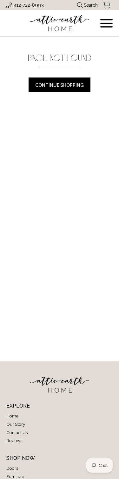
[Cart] (106, 5)
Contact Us (17, 432)
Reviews (14, 440)
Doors (12, 468)
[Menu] (106, 23)
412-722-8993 (29, 5)
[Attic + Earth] (59, 23)
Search (91, 5)
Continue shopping (59, 85)
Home (12, 415)
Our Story (15, 424)
